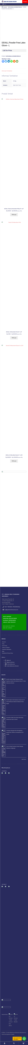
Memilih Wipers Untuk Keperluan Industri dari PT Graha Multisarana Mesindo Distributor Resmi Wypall (15, 701)
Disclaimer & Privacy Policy (7, 653)
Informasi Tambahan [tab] (7, 71)
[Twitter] (6, 61)
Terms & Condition (6, 647)
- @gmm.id (8, 660)
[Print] (14, 61)
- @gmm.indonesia (10, 662)
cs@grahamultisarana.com (11, 609)
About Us (4, 642)
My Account (4, 1043)
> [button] (24, 525)
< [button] (3, 525)
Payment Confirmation (6, 649)
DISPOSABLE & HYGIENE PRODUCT (15, 7)
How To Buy (4, 645)
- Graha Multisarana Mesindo (12, 666)
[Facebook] (3, 61)
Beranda (5, 7)
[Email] (17, 61)
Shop (3, 643)
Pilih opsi (14, 214)
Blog (3, 651)
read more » (24, 759)
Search (14, 1043)
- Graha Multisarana (10, 664)
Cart (21, 1042)
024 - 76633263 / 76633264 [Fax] (12, 606)
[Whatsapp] (11, 61)
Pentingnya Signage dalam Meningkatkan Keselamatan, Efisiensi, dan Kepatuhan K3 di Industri (14, 732)
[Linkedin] (8, 61)
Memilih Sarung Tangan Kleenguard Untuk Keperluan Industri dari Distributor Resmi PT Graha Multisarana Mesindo (16, 681)
